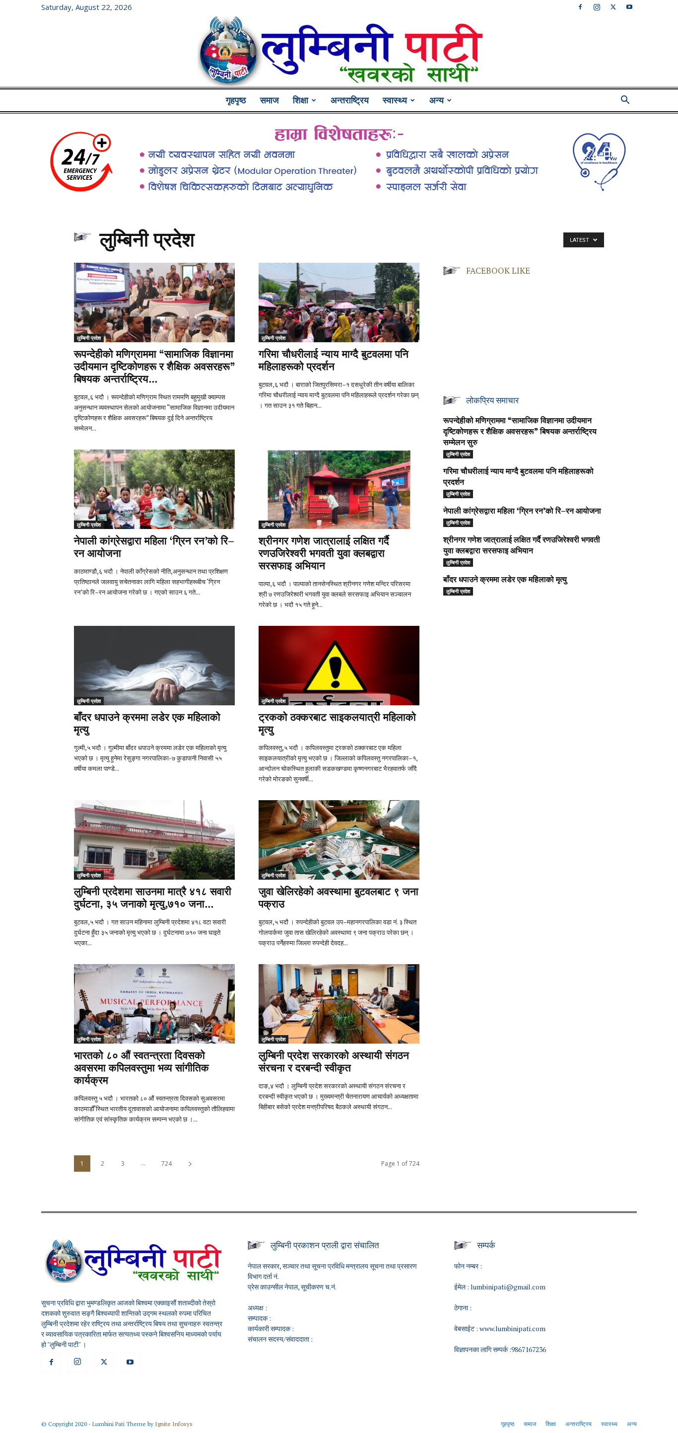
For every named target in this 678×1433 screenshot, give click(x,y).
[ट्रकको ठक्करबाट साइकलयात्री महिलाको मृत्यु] (339, 665)
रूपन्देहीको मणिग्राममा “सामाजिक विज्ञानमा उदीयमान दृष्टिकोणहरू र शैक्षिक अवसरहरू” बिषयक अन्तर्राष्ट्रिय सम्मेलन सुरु (520, 432)
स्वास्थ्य (395, 100)
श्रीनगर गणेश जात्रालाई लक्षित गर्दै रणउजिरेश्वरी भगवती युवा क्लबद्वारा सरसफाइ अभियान (324, 554)
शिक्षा (300, 100)
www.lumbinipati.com (512, 1328)
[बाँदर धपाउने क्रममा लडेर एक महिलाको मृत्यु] (154, 665)
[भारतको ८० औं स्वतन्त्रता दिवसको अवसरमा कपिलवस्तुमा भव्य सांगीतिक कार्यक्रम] (154, 1004)
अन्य (436, 100)
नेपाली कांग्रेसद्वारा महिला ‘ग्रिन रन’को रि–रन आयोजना (522, 512)
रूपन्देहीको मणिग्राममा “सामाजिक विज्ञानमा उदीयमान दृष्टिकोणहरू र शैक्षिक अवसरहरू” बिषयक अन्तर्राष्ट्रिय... (154, 367)
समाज (269, 100)
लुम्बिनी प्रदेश (89, 337)
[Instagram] (596, 7)
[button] (625, 101)
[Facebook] (580, 7)
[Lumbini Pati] (339, 52)
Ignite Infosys (174, 1424)
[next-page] (190, 1163)
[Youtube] (629, 7)
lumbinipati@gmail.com (508, 1286)
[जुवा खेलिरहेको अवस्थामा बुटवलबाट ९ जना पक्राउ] (339, 840)
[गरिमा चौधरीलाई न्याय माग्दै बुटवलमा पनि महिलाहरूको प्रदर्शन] (339, 302)
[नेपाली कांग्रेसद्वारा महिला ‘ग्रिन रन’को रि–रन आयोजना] (154, 489)
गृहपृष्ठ (236, 100)
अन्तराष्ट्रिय (350, 100)
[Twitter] (613, 7)
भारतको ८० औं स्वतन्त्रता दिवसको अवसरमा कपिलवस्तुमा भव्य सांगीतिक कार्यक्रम (141, 1068)
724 (166, 1163)
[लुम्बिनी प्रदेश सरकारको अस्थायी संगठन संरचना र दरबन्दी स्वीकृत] (339, 1004)
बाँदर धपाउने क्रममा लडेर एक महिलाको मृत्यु (505, 580)
